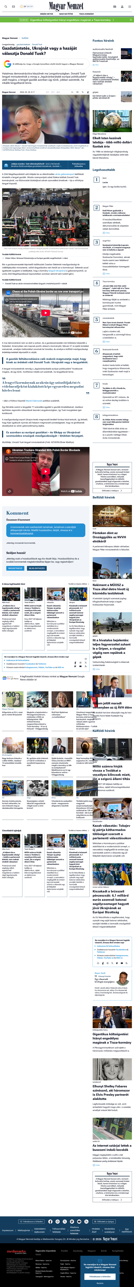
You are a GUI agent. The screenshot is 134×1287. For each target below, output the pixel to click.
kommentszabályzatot (21, 533)
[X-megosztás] (82, 92)
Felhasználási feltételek (58, 1230)
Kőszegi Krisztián (104, 976)
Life (53, 709)
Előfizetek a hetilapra (110, 491)
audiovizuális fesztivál (103, 49)
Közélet (64, 1251)
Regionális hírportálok (46, 1251)
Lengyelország (8, 44)
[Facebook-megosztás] (88, 92)
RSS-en (61, 667)
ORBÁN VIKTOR (46, 14)
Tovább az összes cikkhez (77, 584)
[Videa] (75, 666)
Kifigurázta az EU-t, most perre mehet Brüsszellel (12, 713)
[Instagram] (80, 662)
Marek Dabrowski (34, 401)
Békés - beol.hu (41, 1267)
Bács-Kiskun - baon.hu (44, 1260)
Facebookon (30, 664)
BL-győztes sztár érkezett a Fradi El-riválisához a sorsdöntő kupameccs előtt (37, 761)
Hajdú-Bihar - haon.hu (68, 1273)
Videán (41, 667)
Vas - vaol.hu (114, 1269)
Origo (29, 755)
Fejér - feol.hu (65, 1264)
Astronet (79, 755)
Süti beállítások (127, 1230)
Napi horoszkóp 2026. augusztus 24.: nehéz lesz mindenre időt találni (87, 760)
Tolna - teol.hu (115, 1266)
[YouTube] (80, 666)
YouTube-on (50, 667)
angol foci (106, 241)
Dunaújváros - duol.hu (68, 1260)
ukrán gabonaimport (64, 174)
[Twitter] (85, 662)
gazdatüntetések (23, 44)
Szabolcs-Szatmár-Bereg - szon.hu (119, 1261)
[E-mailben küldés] (77, 92)
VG (28, 709)
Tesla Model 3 (29, 602)
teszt (104, 178)
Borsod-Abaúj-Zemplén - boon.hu (44, 1272)
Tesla (95, 762)
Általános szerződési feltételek (75, 1230)
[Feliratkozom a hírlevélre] (13, 6)
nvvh (94, 529)
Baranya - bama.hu (42, 1264)
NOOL (54, 798)
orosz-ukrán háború (101, 887)
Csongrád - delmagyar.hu (45, 1276)
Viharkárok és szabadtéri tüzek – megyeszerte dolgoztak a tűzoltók (62, 803)
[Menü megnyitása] (129, 6)
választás (50, 602)
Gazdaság (77, 1251)
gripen (95, 92)
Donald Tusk (37, 44)
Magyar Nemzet (10, 38)
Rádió (38, 1254)
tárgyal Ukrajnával (57, 270)
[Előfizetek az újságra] (115, 6)
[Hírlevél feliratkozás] (85, 659)
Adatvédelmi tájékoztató (40, 1230)
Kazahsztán (97, 821)
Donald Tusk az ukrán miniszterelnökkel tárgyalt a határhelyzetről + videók (36, 284)
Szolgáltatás (118, 1251)
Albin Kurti (6, 602)
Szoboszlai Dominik (110, 349)
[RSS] (85, 666)
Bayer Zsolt (100, 973)
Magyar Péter (108, 206)
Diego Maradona (99, 134)
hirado (105, 384)
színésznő (97, 1082)
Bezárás (100, 1283)
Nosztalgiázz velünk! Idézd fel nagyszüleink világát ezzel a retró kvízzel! (36, 804)
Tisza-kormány (109, 281)
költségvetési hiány (100, 1030)
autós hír (96, 1141)
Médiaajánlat (24, 1230)
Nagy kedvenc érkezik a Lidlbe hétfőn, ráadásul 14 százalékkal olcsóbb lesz (12, 761)
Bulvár (104, 1251)
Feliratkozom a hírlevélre (78, 165)
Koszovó (96, 72)
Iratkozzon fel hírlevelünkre (17, 660)
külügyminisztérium (110, 415)
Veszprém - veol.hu (117, 1273)
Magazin (92, 1251)
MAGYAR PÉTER (66, 14)
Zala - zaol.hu (115, 1276)
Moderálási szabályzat (110, 1230)
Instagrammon (31, 667)
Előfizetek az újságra (105, 1222)
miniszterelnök (108, 318)
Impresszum (7, 1230)
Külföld (25, 38)
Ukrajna (72, 602)
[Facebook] (75, 662)
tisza (94, 581)
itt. (61, 166)
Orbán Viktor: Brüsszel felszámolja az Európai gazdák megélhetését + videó (36, 258)
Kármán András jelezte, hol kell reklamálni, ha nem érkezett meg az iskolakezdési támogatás (12, 804)
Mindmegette (7, 755)
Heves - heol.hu (66, 1276)
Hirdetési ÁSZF (96, 1230)
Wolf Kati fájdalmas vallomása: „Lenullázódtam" (60, 714)
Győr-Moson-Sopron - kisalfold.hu (68, 1268)
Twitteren (42, 664)
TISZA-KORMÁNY (86, 14)
